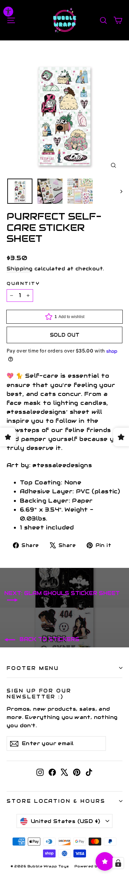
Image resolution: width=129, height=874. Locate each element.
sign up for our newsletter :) (39, 693)
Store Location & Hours (56, 801)
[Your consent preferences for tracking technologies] (118, 863)
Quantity (23, 283)
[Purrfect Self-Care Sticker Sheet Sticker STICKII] (19, 191)
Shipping (19, 269)
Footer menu (33, 668)
